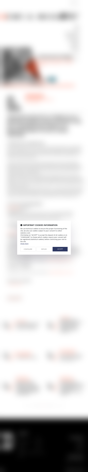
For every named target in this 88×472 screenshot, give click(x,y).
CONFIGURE (28, 249)
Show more (24, 244)
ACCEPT (60, 249)
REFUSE (44, 249)
